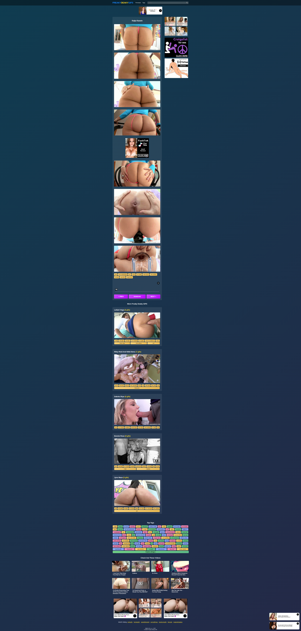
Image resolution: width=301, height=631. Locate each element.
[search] (187, 3)
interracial (185, 546)
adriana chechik (140, 535)
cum (143, 543)
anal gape (121, 340)
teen (158, 385)
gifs (133, 535)
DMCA (146, 628)
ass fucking (152, 529)
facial (139, 385)
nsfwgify (130, 622)
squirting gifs (118, 549)
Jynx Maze (121, 477)
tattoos (178, 532)
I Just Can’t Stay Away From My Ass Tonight (119, 574)
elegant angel (146, 546)
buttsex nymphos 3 (149, 340)
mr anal (153, 427)
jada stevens (140, 549)
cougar (145, 529)
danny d (127, 385)
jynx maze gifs (148, 508)
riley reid (154, 385)
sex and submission (129, 529)
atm (132, 543)
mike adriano (153, 274)
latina (157, 340)
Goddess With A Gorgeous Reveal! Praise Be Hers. (179, 574)
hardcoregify (163, 622)
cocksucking (130, 532)
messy (129, 535)
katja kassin (146, 274)
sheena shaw (184, 537)
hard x (138, 526)
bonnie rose (138, 466)
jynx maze (141, 508)
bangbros (127, 427)
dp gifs (157, 466)
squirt (172, 529)
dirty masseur (133, 385)
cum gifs (158, 535)
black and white (131, 537)
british (144, 466)
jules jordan (138, 532)
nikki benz (147, 385)
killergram (144, 526)
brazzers (121, 385)
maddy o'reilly (152, 526)
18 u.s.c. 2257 (152, 628)
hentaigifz (137, 622)
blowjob (132, 466)
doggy (120, 526)
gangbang (154, 546)
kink (115, 529)
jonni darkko (126, 540)
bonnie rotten (148, 537)
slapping (148, 469)
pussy (162, 532)
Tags (143, 2)
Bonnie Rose (122, 436)
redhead (185, 540)
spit (153, 535)
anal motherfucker (123, 274)
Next (153, 296)
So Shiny (154, 573)
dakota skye (134, 427)
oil (151, 543)
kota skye (140, 427)
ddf (153, 466)
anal (116, 274)
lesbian (115, 537)
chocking (149, 466)
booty (133, 274)
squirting (132, 526)
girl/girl (150, 540)
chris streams (174, 537)
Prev (121, 296)
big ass (120, 529)
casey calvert (182, 549)
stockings (169, 535)
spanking (179, 543)
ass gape (141, 340)
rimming (116, 277)
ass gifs (151, 549)
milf (143, 385)
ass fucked (134, 340)
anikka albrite (125, 546)
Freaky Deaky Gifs (152, 629)
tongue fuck (129, 277)
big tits (116, 385)
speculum (122, 277)
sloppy (147, 543)
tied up (138, 529)
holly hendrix (161, 529)
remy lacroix (161, 549)
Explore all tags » (151, 552)
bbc (150, 532)
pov (153, 343)
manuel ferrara (170, 532)
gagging (170, 526)
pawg (166, 540)
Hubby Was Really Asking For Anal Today (159, 591)
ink (167, 529)
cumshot (179, 540)
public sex (167, 546)
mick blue (161, 540)
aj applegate (117, 532)
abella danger (117, 540)
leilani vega (122, 343)
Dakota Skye (122, 397)
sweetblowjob (145, 622)
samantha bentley (170, 543)
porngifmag (154, 622)
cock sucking (165, 537)
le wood (126, 526)
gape (137, 508)
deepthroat (126, 543)
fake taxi (185, 535)
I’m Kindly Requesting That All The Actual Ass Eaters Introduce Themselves (121, 592)
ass (129, 274)
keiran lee (184, 532)
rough (125, 469)
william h (185, 529)
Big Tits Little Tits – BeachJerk (177, 591)
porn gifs (137, 543)
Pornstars (138, 2)
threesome (137, 388)
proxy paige (177, 526)
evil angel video (143, 540)
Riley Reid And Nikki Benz (127, 352)
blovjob (170, 622)
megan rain (157, 537)
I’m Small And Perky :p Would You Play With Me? (140, 591)
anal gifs (128, 340)
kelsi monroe (134, 540)
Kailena (134, 573)
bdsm (164, 535)
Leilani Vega (122, 310)
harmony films (177, 535)
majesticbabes (177, 622)
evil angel (139, 274)
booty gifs (161, 543)
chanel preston (117, 535)
